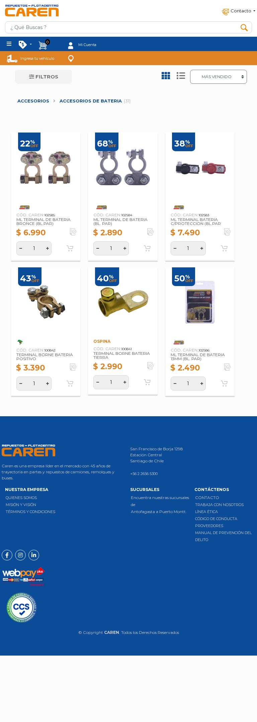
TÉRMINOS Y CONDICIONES (30, 511)
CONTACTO (207, 497)
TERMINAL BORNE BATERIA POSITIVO (44, 356)
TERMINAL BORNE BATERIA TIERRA (121, 355)
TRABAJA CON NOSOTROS (219, 504)
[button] (238, 10)
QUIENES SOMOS (21, 497)
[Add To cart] (70, 248)
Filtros (46, 76)
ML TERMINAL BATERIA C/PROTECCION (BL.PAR (196, 221)
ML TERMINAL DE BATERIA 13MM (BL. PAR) (198, 356)
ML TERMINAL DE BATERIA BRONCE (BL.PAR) (43, 221)
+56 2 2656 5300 (144, 473)
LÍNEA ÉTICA (206, 511)
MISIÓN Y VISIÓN (21, 504)
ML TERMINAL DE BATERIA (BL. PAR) (120, 221)
